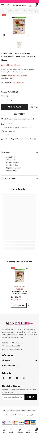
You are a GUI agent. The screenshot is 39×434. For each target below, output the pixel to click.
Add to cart (14, 107)
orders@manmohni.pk (15, 349)
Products (10, 11)
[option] (19, 25)
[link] (19, 245)
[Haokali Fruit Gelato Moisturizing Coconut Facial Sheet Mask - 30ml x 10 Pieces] (19, 275)
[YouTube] (17, 378)
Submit (31, 397)
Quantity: (5, 96)
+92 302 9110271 (13, 345)
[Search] (8, 5)
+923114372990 (16, 343)
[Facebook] (3, 378)
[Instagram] (10, 378)
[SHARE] (36, 107)
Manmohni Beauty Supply (24, 415)
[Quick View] (26, 268)
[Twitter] (23, 378)
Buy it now (19, 114)
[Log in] (30, 5)
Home (3, 11)
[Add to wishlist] (32, 107)
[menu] (2, 5)
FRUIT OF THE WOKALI (17, 75)
